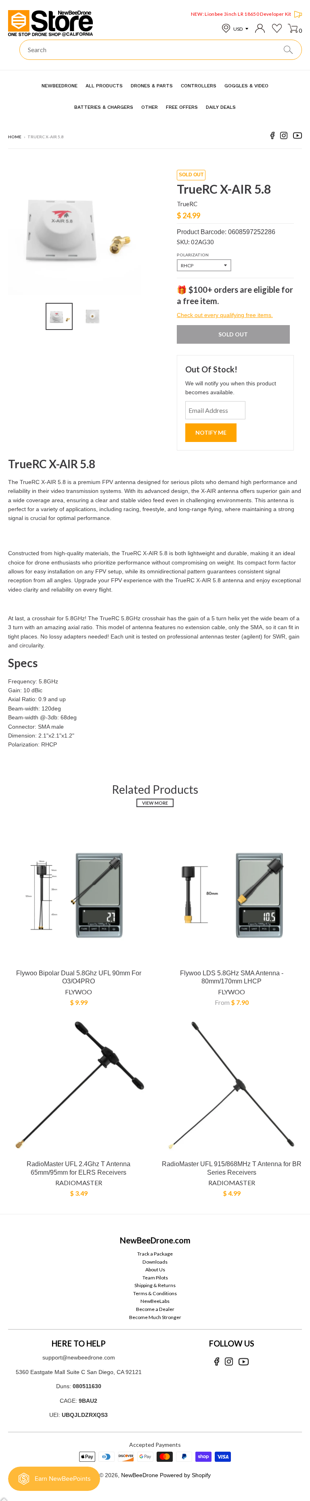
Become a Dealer (155, 1309)
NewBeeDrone (139, 1475)
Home (14, 136)
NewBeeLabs (155, 1301)
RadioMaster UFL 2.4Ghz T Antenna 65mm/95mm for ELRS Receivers (78, 1168)
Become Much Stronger (155, 1317)
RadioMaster (78, 1182)
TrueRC (187, 203)
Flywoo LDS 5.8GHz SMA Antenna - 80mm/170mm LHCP (231, 977)
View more (155, 802)
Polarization (193, 254)
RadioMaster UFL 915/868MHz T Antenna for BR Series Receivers (232, 1168)
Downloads (155, 1262)
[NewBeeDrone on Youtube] (297, 137)
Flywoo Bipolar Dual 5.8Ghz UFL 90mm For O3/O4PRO (78, 977)
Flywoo (78, 992)
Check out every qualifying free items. (225, 315)
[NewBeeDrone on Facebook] (272, 137)
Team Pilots (155, 1278)
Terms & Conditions (155, 1293)
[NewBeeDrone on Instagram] (283, 137)
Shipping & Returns (155, 1285)
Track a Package (155, 1254)
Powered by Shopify (185, 1475)
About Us (155, 1269)
